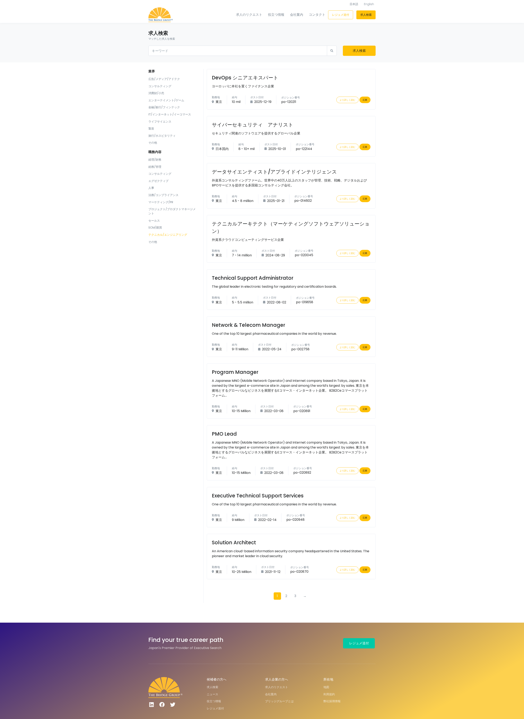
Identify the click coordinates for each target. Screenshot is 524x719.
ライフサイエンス (159, 121)
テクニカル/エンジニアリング (167, 235)
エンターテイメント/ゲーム (166, 100)
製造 (151, 128)
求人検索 (366, 15)
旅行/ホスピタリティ (162, 136)
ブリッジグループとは (279, 701)
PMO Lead (224, 433)
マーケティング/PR (160, 202)
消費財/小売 (156, 93)
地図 (326, 687)
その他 (152, 143)
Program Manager (235, 372)
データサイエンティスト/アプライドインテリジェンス (274, 171)
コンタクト (317, 14)
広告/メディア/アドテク (164, 79)
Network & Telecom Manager (248, 325)
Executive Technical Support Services (258, 495)
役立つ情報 (276, 14)
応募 (365, 99)
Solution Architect (234, 542)
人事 (151, 188)
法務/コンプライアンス (163, 195)
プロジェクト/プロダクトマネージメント (172, 211)
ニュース (212, 694)
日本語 (354, 4)
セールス (154, 221)
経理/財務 (154, 160)
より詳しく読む (347, 99)
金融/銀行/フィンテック (164, 107)
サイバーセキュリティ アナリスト (252, 124)
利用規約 (329, 694)
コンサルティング (159, 86)
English (369, 4)
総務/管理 (154, 167)
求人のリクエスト (249, 14)
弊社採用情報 (332, 701)
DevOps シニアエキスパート (245, 77)
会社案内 (296, 14)
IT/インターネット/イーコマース (169, 114)
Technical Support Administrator (252, 278)
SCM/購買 (155, 227)
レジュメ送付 (340, 15)
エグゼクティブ (158, 181)
